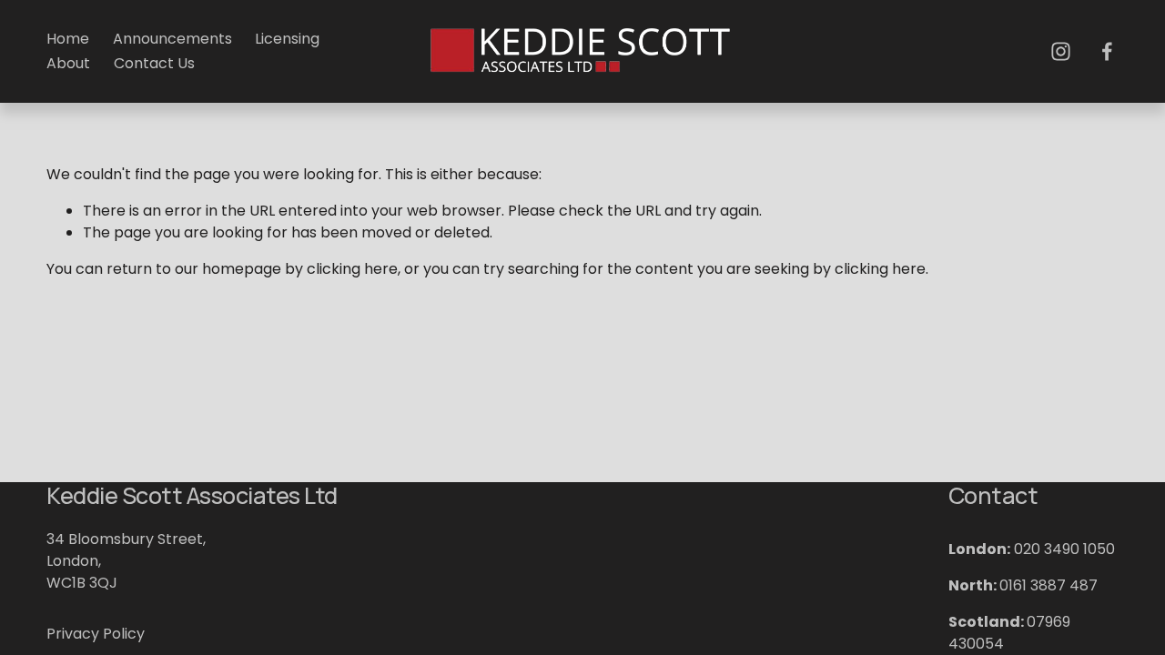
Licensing (287, 38)
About (68, 63)
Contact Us (154, 63)
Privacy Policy (95, 633)
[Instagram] (1060, 51)
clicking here (352, 268)
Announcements (172, 38)
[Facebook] (1107, 51)
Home (67, 38)
